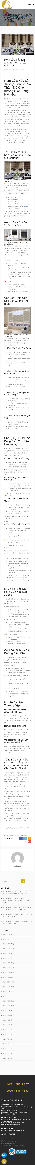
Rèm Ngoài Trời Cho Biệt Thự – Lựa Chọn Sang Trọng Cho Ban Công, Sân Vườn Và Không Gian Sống (16, 900)
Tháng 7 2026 (6, 939)
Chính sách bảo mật (7, 1139)
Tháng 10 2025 (7, 982)
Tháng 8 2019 (6, 1034)
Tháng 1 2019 (6, 1058)
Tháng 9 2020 (6, 1020)
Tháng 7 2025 (6, 996)
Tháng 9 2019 (6, 1029)
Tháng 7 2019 (6, 1039)
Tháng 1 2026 (6, 967)
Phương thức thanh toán (8, 1143)
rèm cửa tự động (21, 835)
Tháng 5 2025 (6, 1006)
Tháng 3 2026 (6, 958)
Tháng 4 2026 (6, 953)
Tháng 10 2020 (7, 1015)
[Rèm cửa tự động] (7, 4)
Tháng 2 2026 (6, 963)
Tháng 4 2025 (6, 1010)
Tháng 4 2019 (6, 1053)
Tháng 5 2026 (6, 948)
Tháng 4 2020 (6, 1025)
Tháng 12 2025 (7, 972)
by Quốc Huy (7, 69)
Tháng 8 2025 (6, 991)
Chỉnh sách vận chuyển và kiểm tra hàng (12, 1145)
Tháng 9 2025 (6, 987)
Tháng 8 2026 (6, 934)
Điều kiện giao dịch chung (8, 1141)
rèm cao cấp (12, 835)
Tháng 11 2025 (7, 977)
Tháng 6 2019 (6, 1044)
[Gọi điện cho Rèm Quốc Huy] (4, 1161)
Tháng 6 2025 (6, 1001)
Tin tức (22, 69)
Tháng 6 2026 (6, 944)
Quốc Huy (17, 866)
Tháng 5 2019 (6, 1048)
